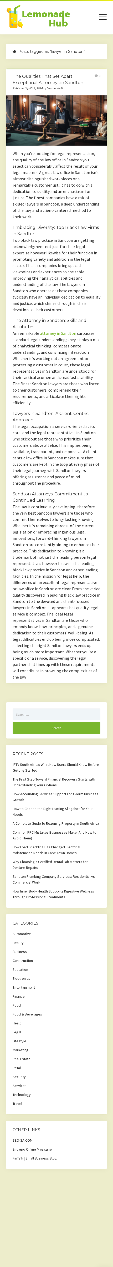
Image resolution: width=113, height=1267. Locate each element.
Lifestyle (19, 1041)
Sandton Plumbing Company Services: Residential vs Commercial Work (54, 879)
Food (17, 1005)
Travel (17, 1103)
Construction (23, 960)
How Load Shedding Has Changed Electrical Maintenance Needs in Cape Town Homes (46, 850)
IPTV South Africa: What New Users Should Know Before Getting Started (56, 767)
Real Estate (21, 1058)
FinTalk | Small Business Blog (35, 1158)
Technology (22, 1094)
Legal (17, 1032)
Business (20, 951)
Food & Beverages (27, 1014)
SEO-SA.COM (23, 1140)
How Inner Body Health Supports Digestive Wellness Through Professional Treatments (53, 894)
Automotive (22, 933)
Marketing (20, 1050)
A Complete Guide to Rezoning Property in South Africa (56, 823)
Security (19, 1076)
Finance (19, 996)
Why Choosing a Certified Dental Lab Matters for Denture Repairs (50, 864)
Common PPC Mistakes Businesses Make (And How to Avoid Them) (54, 835)
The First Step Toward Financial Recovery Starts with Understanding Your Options (54, 782)
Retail (17, 1067)
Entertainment (24, 987)
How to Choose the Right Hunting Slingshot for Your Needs (53, 811)
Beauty (18, 942)
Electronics (21, 978)
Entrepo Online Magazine (32, 1149)
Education (20, 969)
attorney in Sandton (58, 333)
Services (20, 1085)
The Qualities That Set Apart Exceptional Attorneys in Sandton (56, 120)
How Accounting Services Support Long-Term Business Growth (55, 797)
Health (18, 1023)
